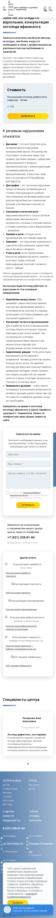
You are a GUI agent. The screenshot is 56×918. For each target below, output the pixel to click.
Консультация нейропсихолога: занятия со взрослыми (21, 627)
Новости (8, 816)
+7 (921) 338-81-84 (21, 537)
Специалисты (11, 820)
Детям (6, 785)
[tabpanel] (28, 734)
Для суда (7, 804)
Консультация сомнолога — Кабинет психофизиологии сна (21, 647)
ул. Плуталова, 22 (13, 843)
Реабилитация (10, 788)
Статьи (33, 811)
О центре (8, 811)
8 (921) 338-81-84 (14, 828)
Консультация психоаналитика (21, 609)
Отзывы (34, 816)
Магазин (7, 792)
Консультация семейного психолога (18, 574)
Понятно (18, 903)
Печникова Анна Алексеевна (31, 720)
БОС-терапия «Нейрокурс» (19, 666)
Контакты (35, 820)
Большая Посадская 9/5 (41, 848)
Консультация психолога (18, 593)
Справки (7, 796)
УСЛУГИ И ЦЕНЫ (12, 780)
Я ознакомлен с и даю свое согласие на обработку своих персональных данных (28, 495)
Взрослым (8, 800)
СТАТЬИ (33, 780)
